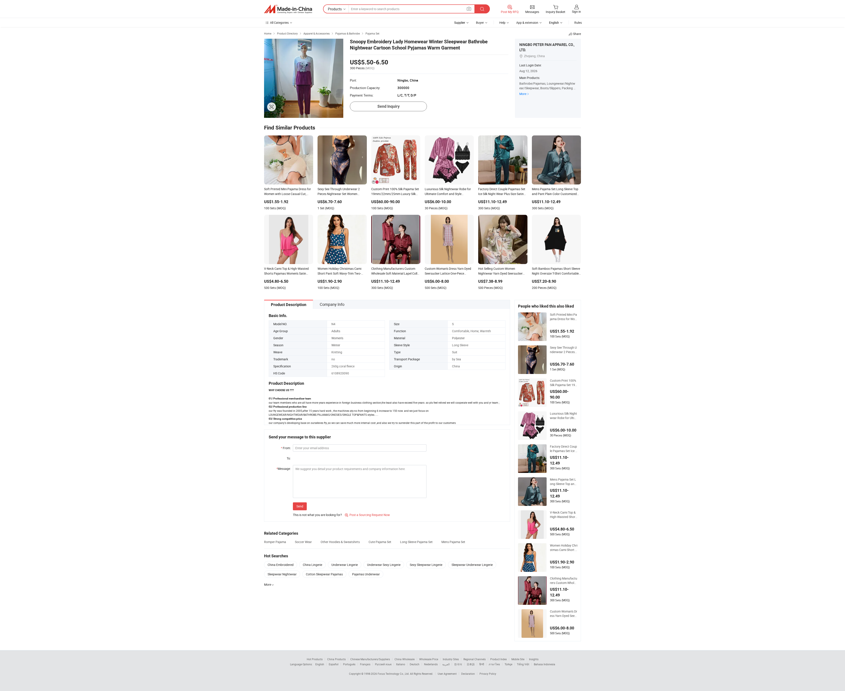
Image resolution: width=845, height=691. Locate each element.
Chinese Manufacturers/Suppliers (370, 659)
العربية (446, 664)
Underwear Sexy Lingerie (383, 565)
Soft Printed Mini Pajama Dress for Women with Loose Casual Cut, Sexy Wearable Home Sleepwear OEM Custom (563, 316)
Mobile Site (517, 659)
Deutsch (414, 664)
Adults (335, 331)
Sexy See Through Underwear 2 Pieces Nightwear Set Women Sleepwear (563, 349)
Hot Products (315, 659)
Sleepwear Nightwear (282, 574)
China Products (336, 659)
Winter (335, 345)
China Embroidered (281, 565)
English (319, 664)
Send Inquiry (388, 106)
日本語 (471, 664)
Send (299, 506)
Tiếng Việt (523, 664)
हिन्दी (481, 664)
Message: (283, 469)
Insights (533, 659)
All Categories (279, 22)
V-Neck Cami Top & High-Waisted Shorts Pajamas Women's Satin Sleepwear (563, 514)
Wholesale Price (428, 659)
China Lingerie (312, 565)
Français (365, 664)
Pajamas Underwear (366, 574)
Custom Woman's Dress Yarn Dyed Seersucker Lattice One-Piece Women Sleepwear (563, 613)
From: (286, 448)
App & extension (527, 22)
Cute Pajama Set (380, 542)
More (522, 94)
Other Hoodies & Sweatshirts (340, 542)
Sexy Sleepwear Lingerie (426, 565)
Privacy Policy (487, 673)
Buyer (480, 22)
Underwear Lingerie (344, 565)
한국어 (458, 664)
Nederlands (431, 664)
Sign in (576, 11)
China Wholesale (405, 659)
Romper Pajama (275, 542)
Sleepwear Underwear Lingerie (472, 565)
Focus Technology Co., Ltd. (394, 673)
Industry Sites (451, 659)
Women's (337, 338)
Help (502, 22)
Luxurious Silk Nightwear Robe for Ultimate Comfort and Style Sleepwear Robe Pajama (563, 415)
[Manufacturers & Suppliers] (288, 9)
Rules (578, 22)
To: (289, 458)
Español (333, 664)
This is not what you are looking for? (317, 515)
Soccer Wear (303, 542)
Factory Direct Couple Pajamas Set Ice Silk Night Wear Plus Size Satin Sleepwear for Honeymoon (563, 448)
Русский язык (383, 664)
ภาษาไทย (494, 664)
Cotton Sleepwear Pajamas (324, 574)
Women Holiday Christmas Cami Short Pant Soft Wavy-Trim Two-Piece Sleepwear (563, 547)
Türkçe (508, 664)
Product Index (498, 659)
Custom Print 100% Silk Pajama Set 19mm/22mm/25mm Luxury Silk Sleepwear (563, 382)
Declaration (468, 673)
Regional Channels (474, 659)
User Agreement (447, 673)
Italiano (400, 664)
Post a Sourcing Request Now (367, 515)
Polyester (458, 338)
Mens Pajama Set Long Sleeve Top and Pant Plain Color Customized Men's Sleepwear (563, 481)
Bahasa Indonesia (544, 664)
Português (349, 664)
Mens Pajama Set (453, 542)
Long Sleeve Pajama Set (416, 542)
